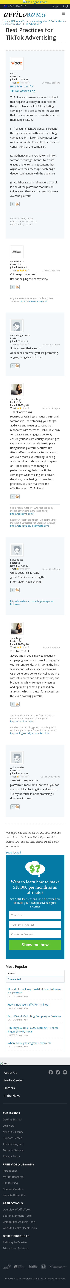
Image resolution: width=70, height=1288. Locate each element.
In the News (12, 1095)
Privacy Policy (11, 1156)
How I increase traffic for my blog (28, 1004)
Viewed (11, 973)
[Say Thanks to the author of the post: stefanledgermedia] (15, 365)
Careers (9, 1088)
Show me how (35, 944)
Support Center (12, 1137)
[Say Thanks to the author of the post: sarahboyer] (15, 496)
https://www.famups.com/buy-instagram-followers (31, 603)
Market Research (13, 1176)
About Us (10, 1072)
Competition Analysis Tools (19, 1221)
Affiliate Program (13, 1144)
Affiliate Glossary (13, 1131)
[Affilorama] (24, 13)
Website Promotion (14, 1195)
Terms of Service (13, 1150)
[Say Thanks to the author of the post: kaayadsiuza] (15, 590)
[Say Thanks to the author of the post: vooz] (15, 204)
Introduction (10, 1170)
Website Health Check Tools (20, 1228)
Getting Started (12, 1119)
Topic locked (13, 852)
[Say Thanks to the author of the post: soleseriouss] (15, 287)
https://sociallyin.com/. (22, 513)
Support (56, 6)
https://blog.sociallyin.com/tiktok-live (29, 525)
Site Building (10, 1183)
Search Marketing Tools (17, 1215)
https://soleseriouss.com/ (33, 301)
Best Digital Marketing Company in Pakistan (34, 1016)
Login (66, 6)
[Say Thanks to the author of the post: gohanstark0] (15, 806)
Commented (14, 979)
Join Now (8, 1125)
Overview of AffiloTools (17, 1209)
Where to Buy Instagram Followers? (29, 1043)
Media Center (13, 1080)
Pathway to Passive (15, 1242)
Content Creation (13, 1189)
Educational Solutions (16, 1248)
